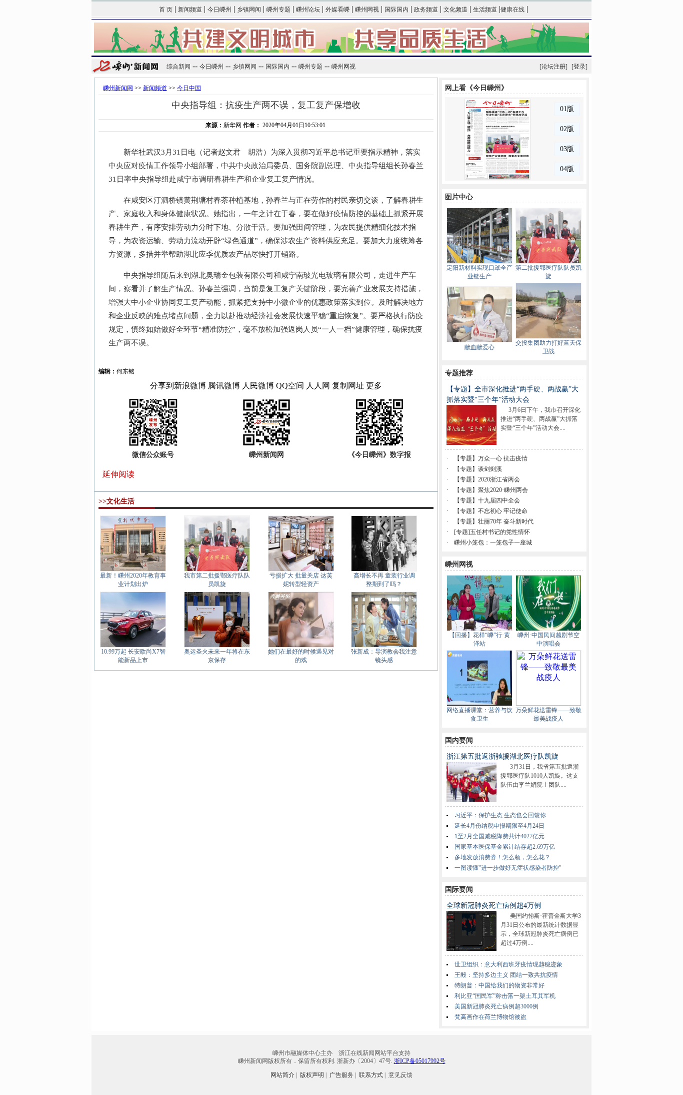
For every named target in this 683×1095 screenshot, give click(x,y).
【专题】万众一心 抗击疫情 (491, 458)
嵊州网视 (367, 9)
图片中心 (459, 197)
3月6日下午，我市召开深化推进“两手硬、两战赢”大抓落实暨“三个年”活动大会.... (540, 418)
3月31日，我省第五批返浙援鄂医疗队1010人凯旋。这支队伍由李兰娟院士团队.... (539, 775)
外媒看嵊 (338, 9)
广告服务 (342, 1074)
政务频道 (426, 9)
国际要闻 (459, 889)
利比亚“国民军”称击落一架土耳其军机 (505, 995)
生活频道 (485, 9)
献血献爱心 (479, 347)
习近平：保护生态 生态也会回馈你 (500, 815)
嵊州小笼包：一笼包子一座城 (493, 542)
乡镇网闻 (249, 9)
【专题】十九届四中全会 (487, 500)
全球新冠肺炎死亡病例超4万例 (493, 905)
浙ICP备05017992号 (420, 1060)
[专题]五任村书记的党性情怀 (492, 531)
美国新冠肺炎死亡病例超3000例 (496, 1006)
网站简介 (282, 1074)
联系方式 (371, 1074)
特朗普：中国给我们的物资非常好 (499, 985)
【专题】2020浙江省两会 (487, 479)
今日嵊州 (220, 9)
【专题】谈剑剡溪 (478, 468)
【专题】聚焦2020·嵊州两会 (491, 489)
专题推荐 (459, 373)
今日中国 (189, 88)
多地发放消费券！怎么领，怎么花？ (502, 857)
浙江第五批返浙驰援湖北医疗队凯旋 (502, 756)
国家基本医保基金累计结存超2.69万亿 (504, 846)
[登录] (580, 66)
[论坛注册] (554, 66)
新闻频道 (190, 9)
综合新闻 (178, 66)
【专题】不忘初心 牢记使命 (491, 510)
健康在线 (512, 9)
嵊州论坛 (308, 9)
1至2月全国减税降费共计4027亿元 (499, 836)
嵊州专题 (278, 9)
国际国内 (396, 9)
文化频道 (456, 9)
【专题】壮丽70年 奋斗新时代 (494, 521)
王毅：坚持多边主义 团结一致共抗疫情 (506, 974)
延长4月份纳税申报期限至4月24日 (499, 825)
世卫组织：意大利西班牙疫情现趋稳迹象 (508, 964)
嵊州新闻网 (118, 88)
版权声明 (312, 1074)
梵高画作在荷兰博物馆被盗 (490, 1016)
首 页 (165, 9)
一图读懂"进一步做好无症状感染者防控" (508, 867)
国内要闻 (459, 740)
